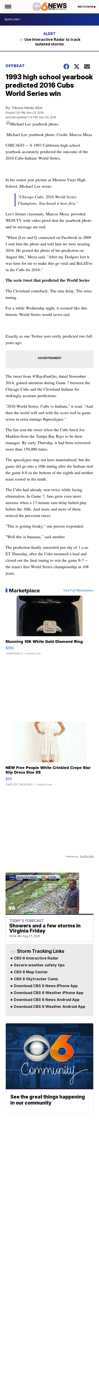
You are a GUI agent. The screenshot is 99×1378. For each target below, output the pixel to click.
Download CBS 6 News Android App (46, 1000)
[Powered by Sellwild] (86, 856)
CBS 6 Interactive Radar (35, 958)
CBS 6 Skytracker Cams (35, 979)
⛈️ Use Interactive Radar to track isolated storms (49, 41)
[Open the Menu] (7, 6)
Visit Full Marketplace (78, 590)
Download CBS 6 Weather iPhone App (48, 993)
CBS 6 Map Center (30, 972)
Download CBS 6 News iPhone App (45, 986)
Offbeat (15, 65)
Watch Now (86, 6)
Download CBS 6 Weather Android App (49, 1007)
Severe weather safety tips (39, 965)
